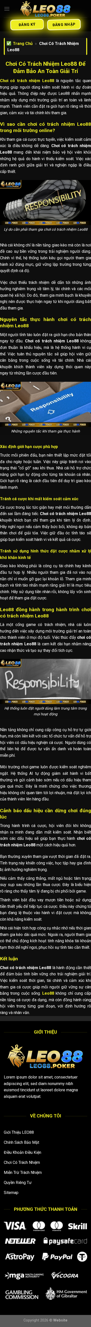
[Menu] (7, 9)
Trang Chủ (23, 43)
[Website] (45, 9)
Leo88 (48, 993)
